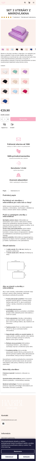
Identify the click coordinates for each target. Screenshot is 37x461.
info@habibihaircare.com (9, 420)
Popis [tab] (4, 191)
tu (9, 447)
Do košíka (24, 119)
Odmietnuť (9, 457)
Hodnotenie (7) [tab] (15, 191)
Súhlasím (26, 457)
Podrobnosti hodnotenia (28, 17)
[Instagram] (3, 424)
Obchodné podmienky (8, 438)
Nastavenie (18, 451)
